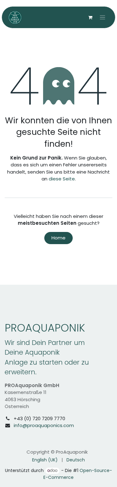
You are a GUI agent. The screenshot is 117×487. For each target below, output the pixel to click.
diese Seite (62, 178)
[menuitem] (45, 460)
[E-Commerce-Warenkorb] (90, 17)
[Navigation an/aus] (102, 17)
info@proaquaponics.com (44, 425)
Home (58, 237)
